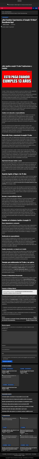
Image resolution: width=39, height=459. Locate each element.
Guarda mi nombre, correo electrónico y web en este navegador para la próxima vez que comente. (19, 358)
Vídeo (36, 8)
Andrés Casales (6, 24)
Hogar (23, 455)
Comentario (4, 330)
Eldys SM (4, 373)
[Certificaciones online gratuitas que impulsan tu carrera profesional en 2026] (28, 440)
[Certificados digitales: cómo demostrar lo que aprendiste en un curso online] (10, 423)
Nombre (4, 345)
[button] (2, 8)
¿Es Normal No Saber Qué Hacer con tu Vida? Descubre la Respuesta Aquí (28, 318)
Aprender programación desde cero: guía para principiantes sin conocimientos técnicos (17, 401)
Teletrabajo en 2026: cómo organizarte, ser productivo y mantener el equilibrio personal (17, 411)
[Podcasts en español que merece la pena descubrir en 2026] (10, 380)
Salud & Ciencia (28, 454)
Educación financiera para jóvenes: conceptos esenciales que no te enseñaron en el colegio (17, 406)
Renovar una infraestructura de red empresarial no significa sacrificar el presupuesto (17, 399)
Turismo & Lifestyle (17, 455)
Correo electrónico (6, 349)
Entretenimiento (5, 17)
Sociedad (4, 427)
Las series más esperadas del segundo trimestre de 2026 (27, 371)
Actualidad (4, 368)
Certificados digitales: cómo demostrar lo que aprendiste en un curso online (15, 396)
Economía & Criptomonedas (12, 454)
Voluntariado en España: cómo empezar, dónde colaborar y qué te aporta (14, 408)
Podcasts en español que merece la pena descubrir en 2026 (9, 371)
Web (3, 353)
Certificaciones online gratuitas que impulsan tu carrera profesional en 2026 (15, 404)
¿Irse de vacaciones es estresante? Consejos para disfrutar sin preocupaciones (10, 318)
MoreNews (25, 457)
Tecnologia (23, 427)
